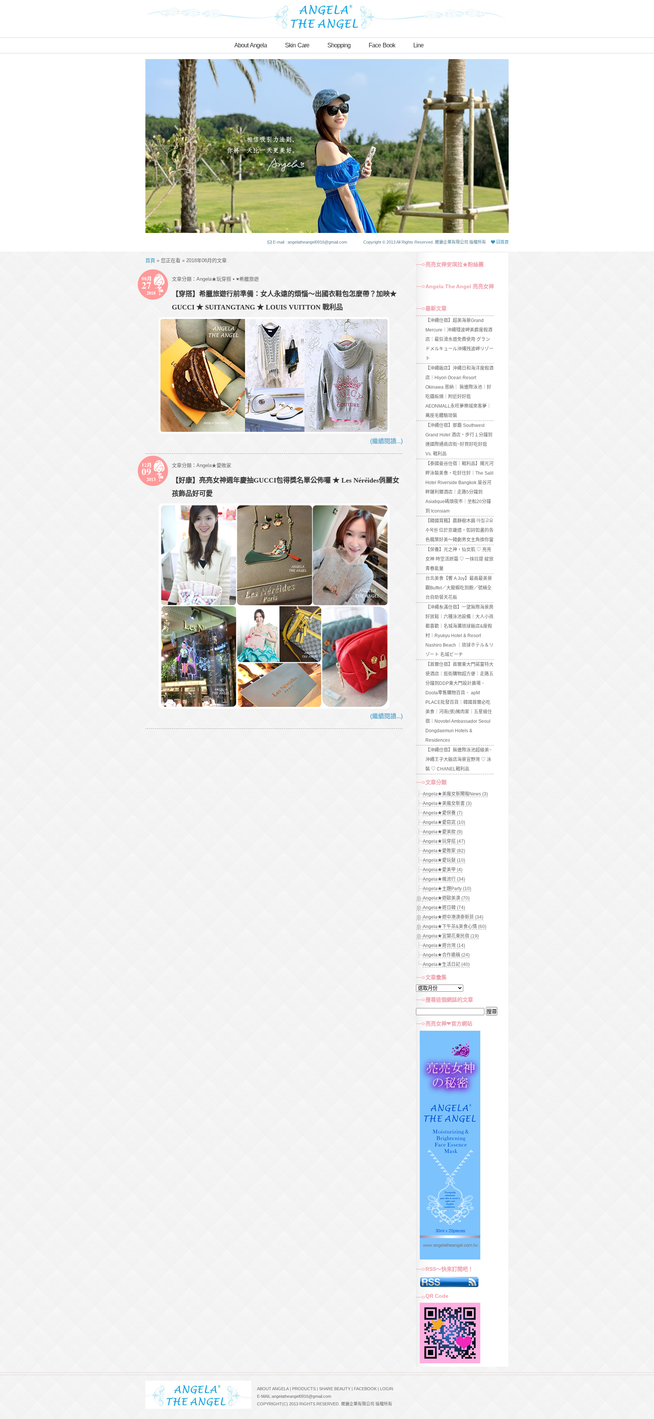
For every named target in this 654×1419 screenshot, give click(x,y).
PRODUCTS (304, 1388)
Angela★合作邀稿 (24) (446, 955)
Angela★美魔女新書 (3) (447, 803)
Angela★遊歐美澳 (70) (446, 898)
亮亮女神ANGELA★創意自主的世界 (327, 16)
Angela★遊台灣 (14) (444, 945)
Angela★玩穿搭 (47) (444, 841)
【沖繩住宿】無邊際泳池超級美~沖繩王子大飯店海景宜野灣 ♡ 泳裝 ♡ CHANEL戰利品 (458, 759)
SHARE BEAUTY (334, 1388)
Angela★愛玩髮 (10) (444, 860)
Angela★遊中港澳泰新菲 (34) (453, 917)
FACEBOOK (365, 1388)
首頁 (150, 260)
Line (418, 45)
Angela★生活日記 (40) (446, 964)
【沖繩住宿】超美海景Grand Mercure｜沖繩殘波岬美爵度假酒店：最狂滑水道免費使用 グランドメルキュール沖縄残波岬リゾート (459, 339)
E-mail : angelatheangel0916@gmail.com (310, 242)
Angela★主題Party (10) (447, 888)
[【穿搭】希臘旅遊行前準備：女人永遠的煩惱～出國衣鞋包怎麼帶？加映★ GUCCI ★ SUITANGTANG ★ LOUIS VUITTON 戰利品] (274, 431)
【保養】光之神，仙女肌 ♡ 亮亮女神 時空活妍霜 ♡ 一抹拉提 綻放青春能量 (459, 559)
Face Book (382, 45)
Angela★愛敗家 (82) (444, 850)
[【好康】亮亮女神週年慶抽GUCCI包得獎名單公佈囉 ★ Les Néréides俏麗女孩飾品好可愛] (274, 706)
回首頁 (502, 242)
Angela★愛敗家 (213, 465)
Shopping (338, 45)
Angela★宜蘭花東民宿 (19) (451, 936)
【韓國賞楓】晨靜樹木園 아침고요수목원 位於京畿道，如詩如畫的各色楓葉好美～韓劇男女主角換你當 (459, 530)
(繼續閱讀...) (386, 441)
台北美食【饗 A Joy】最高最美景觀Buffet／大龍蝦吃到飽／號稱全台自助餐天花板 (458, 588)
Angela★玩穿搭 (213, 279)
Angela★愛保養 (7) (442, 813)
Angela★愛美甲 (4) (442, 869)
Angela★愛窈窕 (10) (444, 822)
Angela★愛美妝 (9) (442, 832)
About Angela (250, 45)
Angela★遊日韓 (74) (444, 907)
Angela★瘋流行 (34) (444, 879)
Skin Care (297, 45)
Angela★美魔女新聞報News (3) (455, 794)
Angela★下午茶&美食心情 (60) (454, 926)
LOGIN (386, 1388)
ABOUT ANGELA (273, 1388)
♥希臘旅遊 (247, 279)
